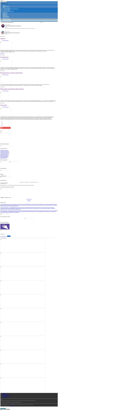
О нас (4, 7)
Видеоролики (4, 397)
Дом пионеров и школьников (4, 154)
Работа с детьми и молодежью (8, 11)
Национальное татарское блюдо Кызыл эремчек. (12, 88)
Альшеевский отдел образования (4, 151)
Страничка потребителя (7, 19)
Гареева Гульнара (5, 40)
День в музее (3, 105)
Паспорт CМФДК (7, 9)
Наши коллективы (6, 17)
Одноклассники (29, 199)
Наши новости (4, 393)
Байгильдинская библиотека (4, 157)
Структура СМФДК (7, 10)
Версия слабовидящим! (6, 127)
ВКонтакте (29, 200)
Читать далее (2, 53)
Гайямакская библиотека (3, 158)
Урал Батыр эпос (4, 57)
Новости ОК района (6, 6)
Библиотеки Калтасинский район (4, 155)
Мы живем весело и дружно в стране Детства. (11, 72)
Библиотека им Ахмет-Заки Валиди (4, 153)
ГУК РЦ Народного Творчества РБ (4, 152)
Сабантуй (2, 38)
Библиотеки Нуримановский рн (4, 156)
